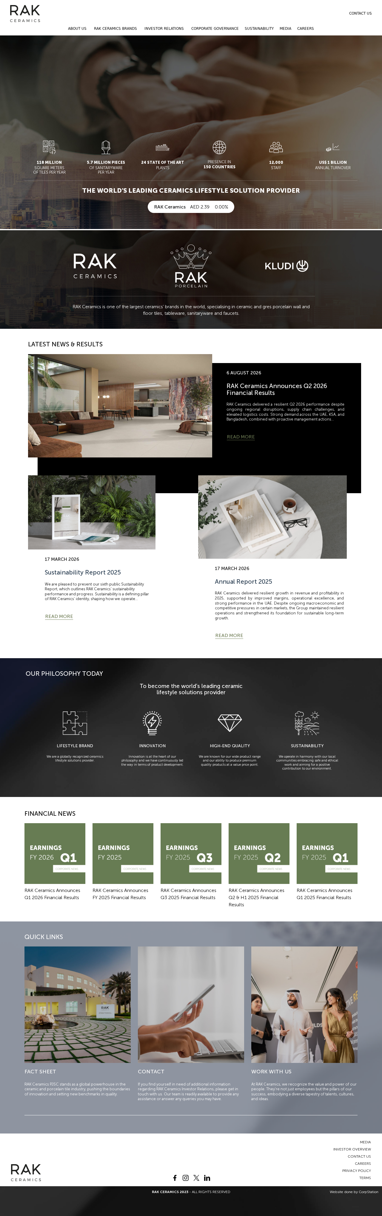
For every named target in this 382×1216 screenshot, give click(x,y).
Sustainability (259, 29)
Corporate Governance (215, 29)
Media (285, 29)
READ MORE (241, 437)
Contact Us (360, 13)
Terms (365, 1178)
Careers (305, 29)
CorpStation (368, 1192)
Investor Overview (352, 1149)
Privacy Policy (356, 1171)
